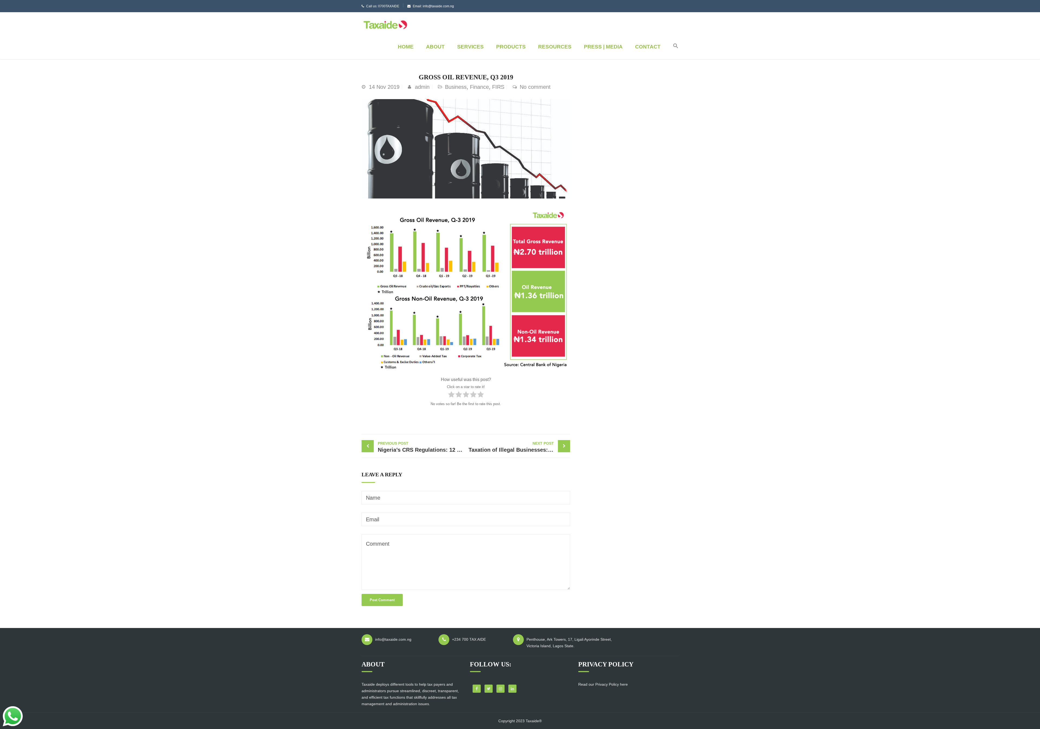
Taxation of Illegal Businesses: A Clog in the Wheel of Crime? (519, 447)
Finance (479, 87)
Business (456, 87)
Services (470, 47)
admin (422, 87)
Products (511, 47)
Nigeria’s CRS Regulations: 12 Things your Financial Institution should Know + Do (422, 447)
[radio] (451, 395)
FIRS (498, 87)
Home (406, 47)
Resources (554, 47)
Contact (648, 47)
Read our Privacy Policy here (603, 684)
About (435, 47)
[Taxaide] (385, 24)
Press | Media (603, 47)
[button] (673, 46)
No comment (535, 87)
